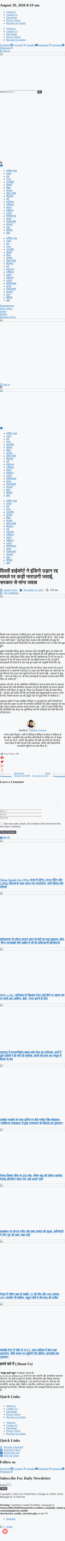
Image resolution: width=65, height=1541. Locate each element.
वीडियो (9, 230)
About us (10, 12)
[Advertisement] (32, 127)
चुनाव (8, 218)
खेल (8, 233)
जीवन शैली (11, 193)
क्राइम (9, 190)
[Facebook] (32, 758)
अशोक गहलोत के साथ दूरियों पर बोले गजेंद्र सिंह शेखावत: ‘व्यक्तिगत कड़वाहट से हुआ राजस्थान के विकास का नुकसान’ (31, 1121)
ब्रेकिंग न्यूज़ (11, 170)
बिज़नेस (9, 196)
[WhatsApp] (32, 766)
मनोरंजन (10, 202)
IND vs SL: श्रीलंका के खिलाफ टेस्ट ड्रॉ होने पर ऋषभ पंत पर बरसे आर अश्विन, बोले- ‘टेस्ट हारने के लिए (32, 996)
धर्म (7, 199)
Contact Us (12, 14)
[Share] (32, 770)
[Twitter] (32, 762)
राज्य (8, 179)
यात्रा (9, 207)
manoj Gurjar (38, 730)
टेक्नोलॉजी (11, 221)
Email (3, 1485)
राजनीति (10, 182)
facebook (10, 1518)
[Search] (39, 92)
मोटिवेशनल (11, 216)
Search (3, 91)
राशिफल (10, 204)
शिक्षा (8, 187)
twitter (9, 1526)
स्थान (8, 173)
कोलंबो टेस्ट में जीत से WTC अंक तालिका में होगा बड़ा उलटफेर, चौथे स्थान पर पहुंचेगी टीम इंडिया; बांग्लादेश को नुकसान (29, 1353)
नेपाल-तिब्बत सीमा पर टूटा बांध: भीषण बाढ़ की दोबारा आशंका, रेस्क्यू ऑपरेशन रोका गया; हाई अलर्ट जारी (31, 1177)
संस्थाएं (9, 224)
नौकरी (9, 185)
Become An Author (16, 23)
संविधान (9, 210)
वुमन (8, 227)
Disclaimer (11, 17)
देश (7, 176)
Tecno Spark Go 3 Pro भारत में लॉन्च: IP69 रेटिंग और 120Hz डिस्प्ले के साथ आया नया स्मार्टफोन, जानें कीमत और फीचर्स (31, 883)
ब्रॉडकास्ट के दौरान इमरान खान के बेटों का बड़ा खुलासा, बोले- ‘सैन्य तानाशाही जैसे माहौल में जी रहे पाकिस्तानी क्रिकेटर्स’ (32, 941)
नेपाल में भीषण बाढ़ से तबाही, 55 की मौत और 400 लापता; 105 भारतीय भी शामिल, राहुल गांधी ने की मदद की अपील (30, 1295)
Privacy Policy (13, 20)
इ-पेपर (9, 213)
